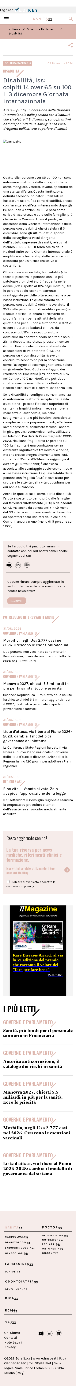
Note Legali (13, 1342)
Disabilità (15, 33)
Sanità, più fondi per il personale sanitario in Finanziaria (38, 1033)
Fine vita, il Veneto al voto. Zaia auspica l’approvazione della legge (34, 791)
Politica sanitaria (17, 63)
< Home (14, 29)
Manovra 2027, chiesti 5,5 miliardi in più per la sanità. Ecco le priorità (36, 686)
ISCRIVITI (17, 601)
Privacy (10, 1347)
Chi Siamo (12, 1333)
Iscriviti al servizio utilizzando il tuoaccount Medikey (30, 870)
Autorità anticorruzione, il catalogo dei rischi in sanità (32, 1064)
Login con (7, 10)
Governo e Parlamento (42, 29)
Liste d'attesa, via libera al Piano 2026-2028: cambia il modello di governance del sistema (37, 736)
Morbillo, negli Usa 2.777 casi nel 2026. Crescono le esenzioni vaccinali (37, 642)
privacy (29, 886)
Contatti (10, 1338)
